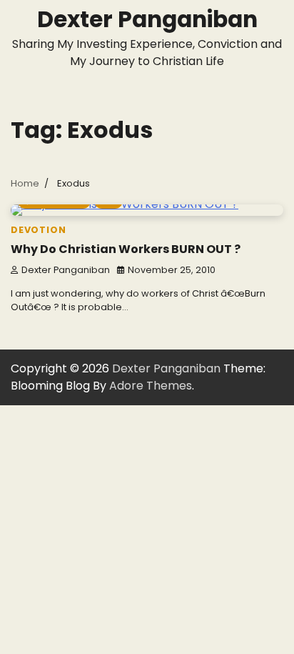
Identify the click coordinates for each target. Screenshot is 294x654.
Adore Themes (150, 385)
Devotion (38, 230)
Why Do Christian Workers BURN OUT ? (125, 249)
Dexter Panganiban (147, 19)
